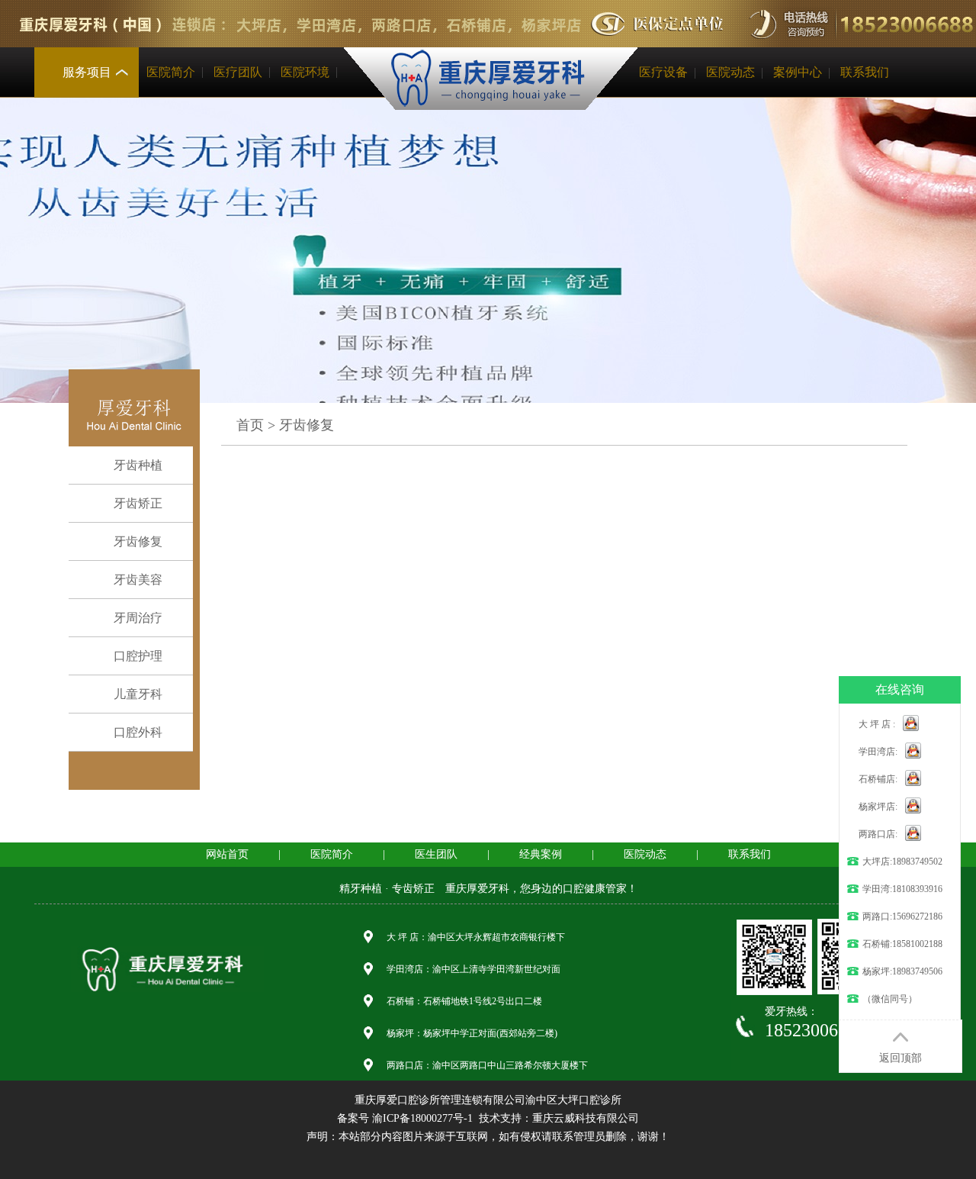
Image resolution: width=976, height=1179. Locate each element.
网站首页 (227, 854)
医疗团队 (238, 72)
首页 (250, 425)
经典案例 (540, 854)
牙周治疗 (138, 617)
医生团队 (436, 854)
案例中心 (797, 72)
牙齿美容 (138, 579)
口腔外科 (138, 732)
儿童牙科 (138, 694)
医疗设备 (663, 72)
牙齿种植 (138, 465)
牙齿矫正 (138, 503)
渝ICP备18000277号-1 (422, 1118)
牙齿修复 (138, 541)
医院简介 (170, 72)
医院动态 (730, 72)
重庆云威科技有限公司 (585, 1118)
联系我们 (864, 72)
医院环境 (305, 72)
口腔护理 (138, 655)
